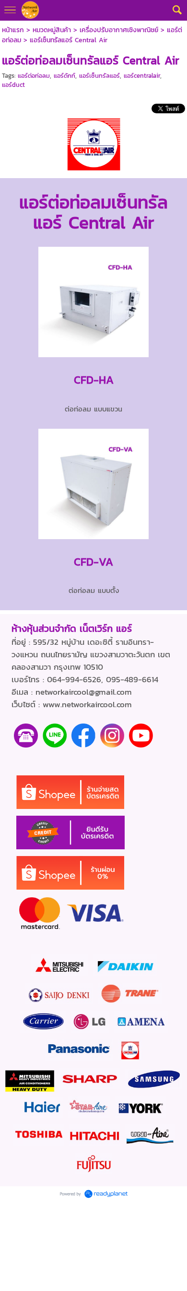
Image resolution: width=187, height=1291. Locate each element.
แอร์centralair (142, 75)
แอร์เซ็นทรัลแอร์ (99, 75)
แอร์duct (13, 84)
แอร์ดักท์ (64, 75)
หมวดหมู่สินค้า (52, 30)
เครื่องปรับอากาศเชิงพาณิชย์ (119, 30)
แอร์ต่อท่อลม (34, 75)
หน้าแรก (13, 30)
